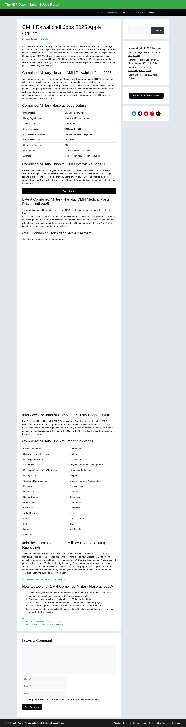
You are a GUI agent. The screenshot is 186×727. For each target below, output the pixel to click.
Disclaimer (137, 723)
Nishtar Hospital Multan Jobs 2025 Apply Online (44, 621)
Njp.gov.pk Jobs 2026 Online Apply (144, 48)
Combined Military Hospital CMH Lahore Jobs (43, 579)
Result (140, 13)
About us (117, 723)
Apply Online (69, 191)
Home (100, 13)
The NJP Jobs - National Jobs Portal (32, 4)
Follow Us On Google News (146, 95)
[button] (162, 12)
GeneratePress (57, 723)
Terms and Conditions (171, 723)
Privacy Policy (155, 723)
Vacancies (112, 13)
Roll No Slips (127, 13)
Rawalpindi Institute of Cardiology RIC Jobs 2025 (44, 624)
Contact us (152, 13)
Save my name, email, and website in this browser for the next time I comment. (62, 699)
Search (131, 25)
